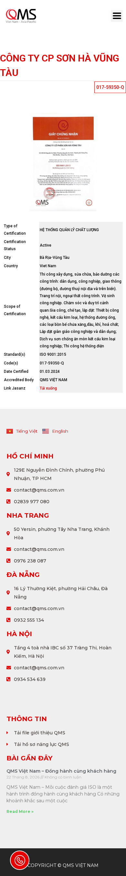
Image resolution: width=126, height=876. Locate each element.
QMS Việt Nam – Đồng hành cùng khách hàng (61, 771)
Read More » (20, 811)
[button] (110, 87)
